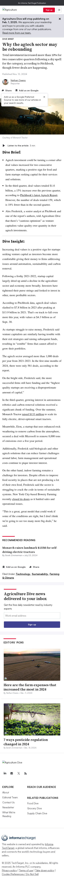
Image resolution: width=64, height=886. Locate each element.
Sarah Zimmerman (13, 555)
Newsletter (8, 807)
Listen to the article (21, 145)
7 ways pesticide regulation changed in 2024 (26, 742)
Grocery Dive (34, 808)
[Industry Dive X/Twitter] (18, 773)
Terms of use (26, 870)
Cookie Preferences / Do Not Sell (20, 874)
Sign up (49, 10)
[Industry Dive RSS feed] (25, 773)
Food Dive (33, 803)
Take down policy (44, 870)
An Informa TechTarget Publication (32, 3)
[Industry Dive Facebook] (11, 773)
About (5, 792)
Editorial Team (10, 797)
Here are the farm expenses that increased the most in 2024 (30, 687)
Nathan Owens (18, 80)
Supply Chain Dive (37, 813)
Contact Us (8, 802)
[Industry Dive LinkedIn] (5, 773)
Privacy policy (9, 870)
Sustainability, (40, 574)
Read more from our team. (16, 32)
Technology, (23, 574)
